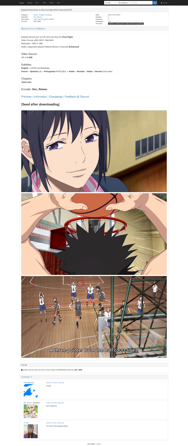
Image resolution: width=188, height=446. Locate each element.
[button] (110, 3)
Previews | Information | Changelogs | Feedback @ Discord (55, 96)
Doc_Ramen (38, 17)
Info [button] (37, 3)
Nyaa (21, 2)
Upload (29, 3)
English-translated (45, 15)
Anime (36, 15)
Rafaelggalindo (29, 382)
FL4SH (26, 423)
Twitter (51, 3)
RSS (44, 3)
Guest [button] (164, 3)
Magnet (42, 28)
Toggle (98, 444)
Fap (58, 3)
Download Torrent (29, 28)
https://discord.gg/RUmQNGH (44, 19)
